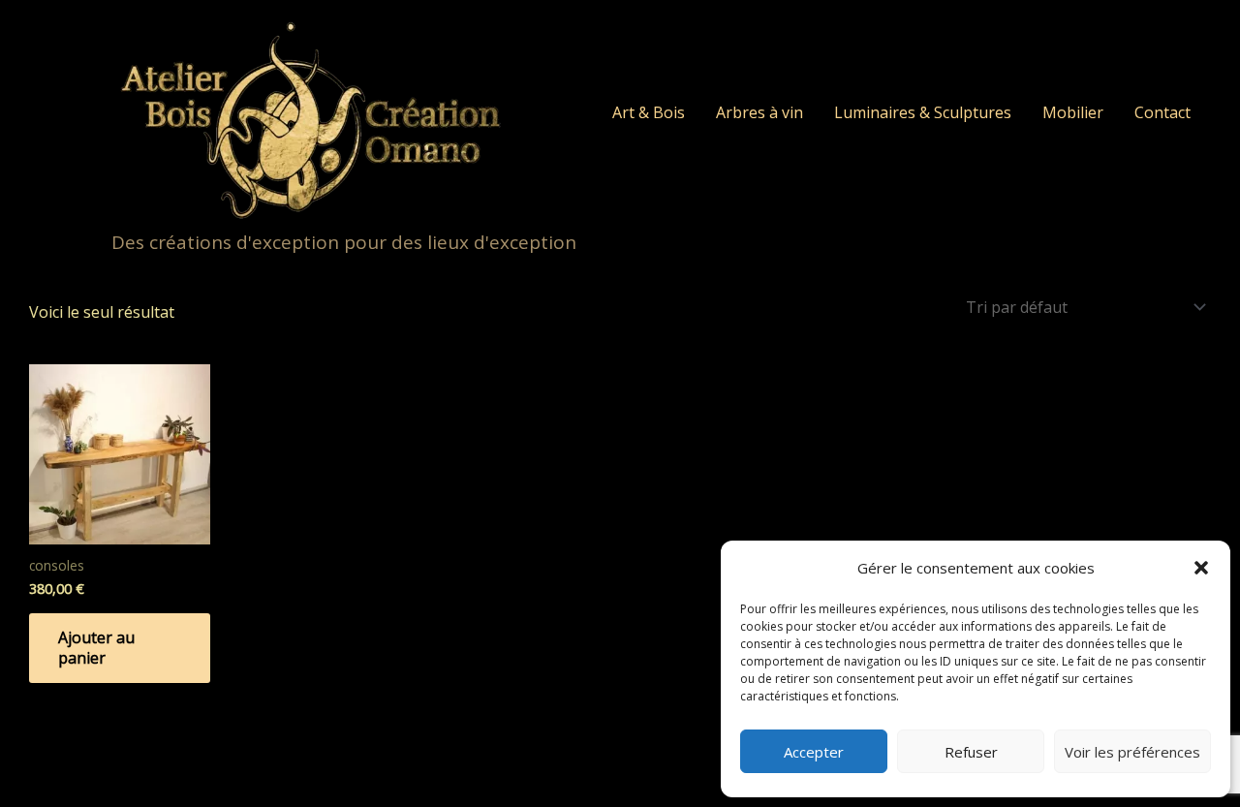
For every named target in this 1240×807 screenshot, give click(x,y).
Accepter (814, 751)
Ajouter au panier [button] (96, 647)
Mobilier (1072, 112)
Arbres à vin (759, 112)
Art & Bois (648, 112)
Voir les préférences (1132, 751)
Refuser (971, 751)
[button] (1201, 567)
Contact (1162, 112)
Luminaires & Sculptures (922, 112)
